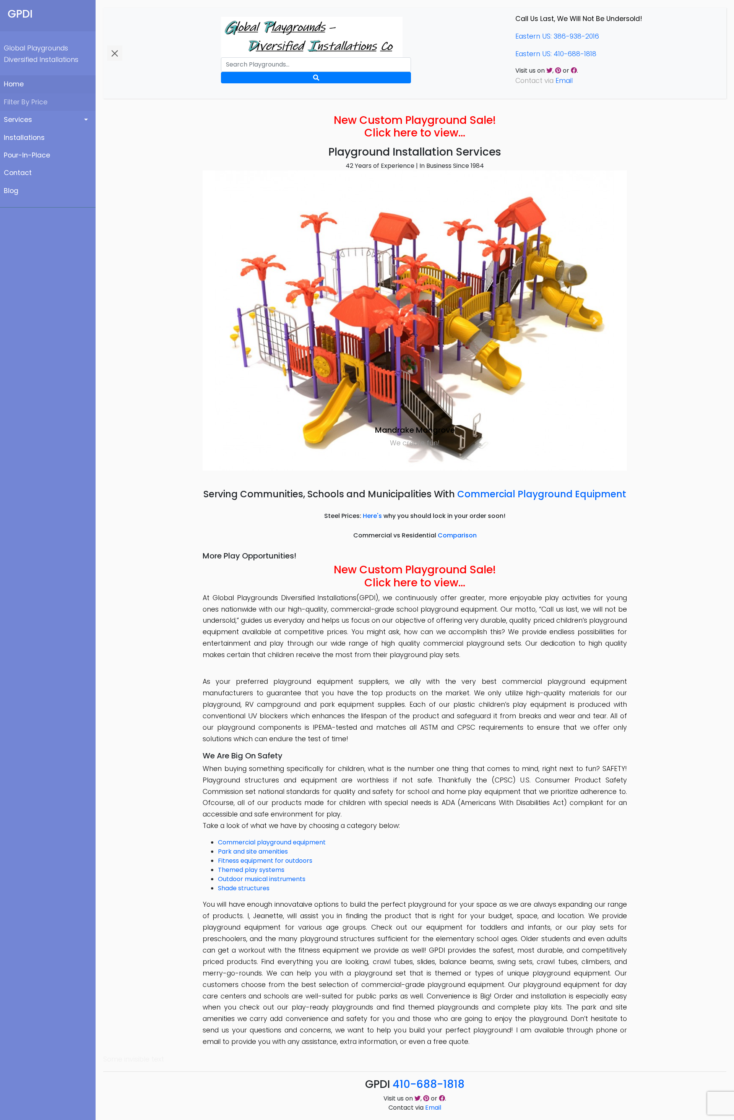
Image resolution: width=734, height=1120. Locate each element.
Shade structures (244, 888)
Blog (11, 190)
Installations (24, 137)
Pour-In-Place (27, 155)
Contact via (414, 1107)
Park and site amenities (253, 851)
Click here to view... (414, 132)
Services (18, 119)
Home (14, 84)
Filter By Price (25, 102)
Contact (18, 172)
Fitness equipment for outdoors (265, 860)
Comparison (457, 535)
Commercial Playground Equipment (541, 494)
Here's (372, 515)
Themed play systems (251, 869)
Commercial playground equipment (272, 842)
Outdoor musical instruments (261, 879)
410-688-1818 (428, 1084)
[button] (234, 320)
